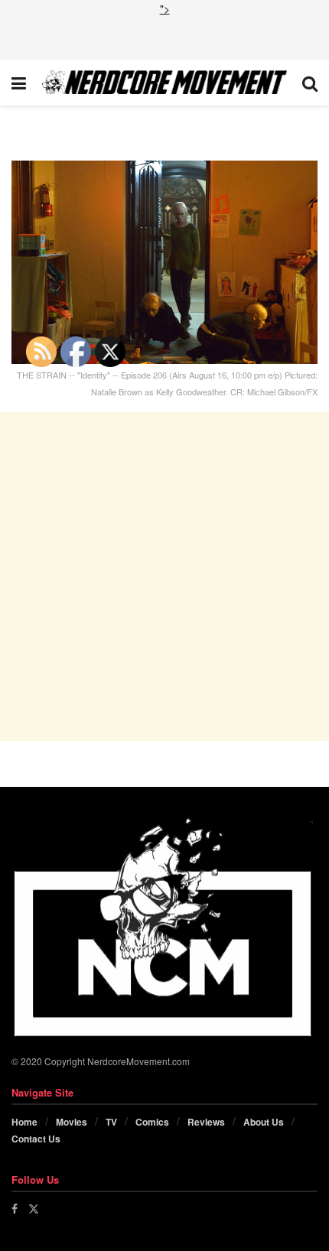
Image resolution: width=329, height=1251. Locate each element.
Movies (71, 1122)
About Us (263, 1122)
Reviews (206, 1122)
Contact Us (35, 1138)
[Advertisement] (164, 36)
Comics (152, 1122)
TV (111, 1122)
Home (24, 1122)
